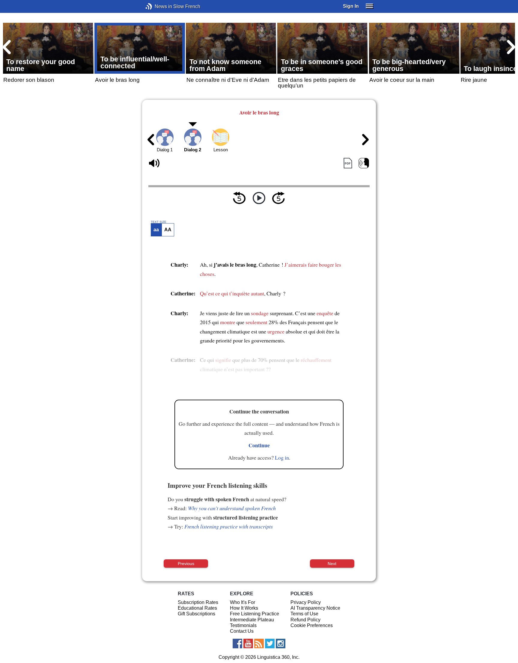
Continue (259, 445)
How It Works (244, 608)
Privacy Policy (305, 602)
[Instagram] (280, 643)
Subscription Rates (198, 602)
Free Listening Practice (254, 613)
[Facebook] (237, 643)
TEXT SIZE (158, 222)
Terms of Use (304, 613)
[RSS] (259, 643)
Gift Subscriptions (196, 613)
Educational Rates (197, 608)
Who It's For (242, 602)
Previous (186, 563)
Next (332, 563)
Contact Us (242, 631)
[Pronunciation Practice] (363, 163)
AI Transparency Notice (315, 608)
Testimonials (243, 625)
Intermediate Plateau (252, 619)
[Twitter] (270, 643)
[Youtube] (248, 643)
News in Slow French (158, 6)
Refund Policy (305, 619)
